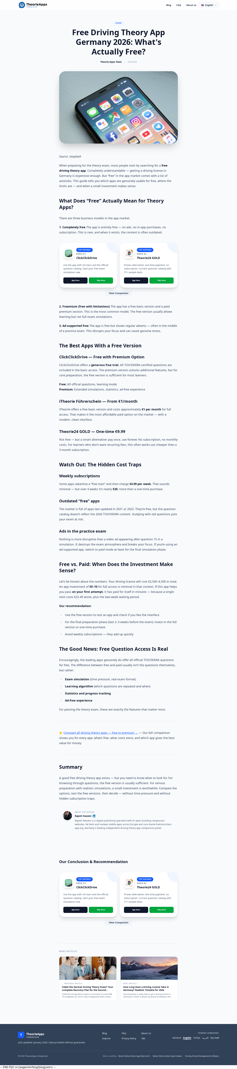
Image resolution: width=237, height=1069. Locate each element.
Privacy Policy (129, 1038)
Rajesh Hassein (83, 815)
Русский (214, 1037)
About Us (146, 1033)
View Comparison (118, 293)
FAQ (178, 5)
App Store (75, 280)
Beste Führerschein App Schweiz (167, 1056)
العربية (205, 1037)
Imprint (106, 1038)
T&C (143, 1038)
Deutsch (176, 1037)
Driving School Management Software (202, 1056)
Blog (168, 5)
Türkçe (196, 1037)
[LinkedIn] (94, 816)
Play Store (101, 280)
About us (191, 5)
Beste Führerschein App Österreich (134, 1056)
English (187, 1037)
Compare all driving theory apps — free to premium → (101, 733)
